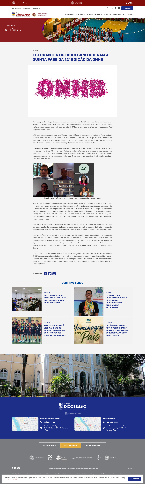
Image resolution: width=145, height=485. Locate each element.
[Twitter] (49, 273)
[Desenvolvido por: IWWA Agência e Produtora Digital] (130, 468)
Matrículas (127, 8)
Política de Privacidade (15, 480)
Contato (129, 14)
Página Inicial (11, 25)
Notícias (107, 14)
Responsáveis (16, 8)
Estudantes (26, 8)
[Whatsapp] (54, 273)
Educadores (36, 8)
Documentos (118, 14)
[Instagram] (115, 8)
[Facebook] (112, 8)
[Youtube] (119, 8)
